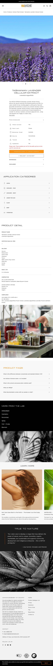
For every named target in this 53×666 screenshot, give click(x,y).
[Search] (47, 6)
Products (9, 12)
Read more (12, 115)
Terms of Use (31, 607)
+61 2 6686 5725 (8, 631)
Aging (3, 421)
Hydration (5, 414)
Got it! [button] (46, 663)
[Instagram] (5, 645)
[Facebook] (2, 645)
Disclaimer (12, 164)
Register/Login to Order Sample (26, 151)
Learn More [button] (5, 663)
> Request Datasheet (26, 155)
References (12, 159)
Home (4, 12)
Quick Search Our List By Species (26, 1)
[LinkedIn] (10, 645)
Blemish (4, 427)
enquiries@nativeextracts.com (11, 633)
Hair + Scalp (6, 424)
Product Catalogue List (34, 600)
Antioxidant (5, 411)
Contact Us (31, 614)
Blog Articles (31, 612)
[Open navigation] (3, 5)
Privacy (30, 602)
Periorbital (5, 417)
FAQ (29, 609)
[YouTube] (7, 645)
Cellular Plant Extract (18, 12)
